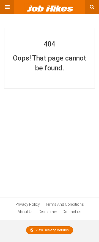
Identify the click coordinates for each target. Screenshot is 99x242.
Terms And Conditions (64, 204)
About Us (26, 212)
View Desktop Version (52, 230)
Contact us (71, 212)
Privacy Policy (27, 204)
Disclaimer (48, 212)
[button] (7, 7)
